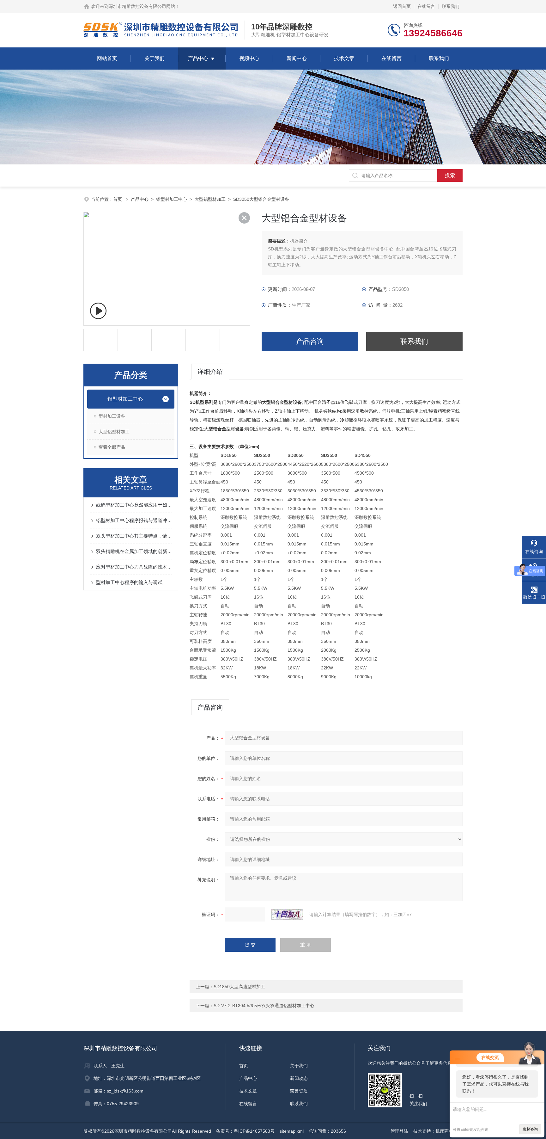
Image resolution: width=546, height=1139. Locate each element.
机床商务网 (446, 1131)
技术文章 (344, 58)
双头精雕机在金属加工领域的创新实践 (134, 551)
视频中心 (249, 58)
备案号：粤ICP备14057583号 (245, 1131)
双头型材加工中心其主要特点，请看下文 (134, 536)
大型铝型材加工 (210, 199)
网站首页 (107, 58)
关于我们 (154, 58)
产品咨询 (310, 341)
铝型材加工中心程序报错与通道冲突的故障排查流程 (134, 520)
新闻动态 (299, 1078)
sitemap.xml (292, 1131)
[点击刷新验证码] (287, 914)
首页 (118, 199)
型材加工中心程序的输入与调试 (129, 582)
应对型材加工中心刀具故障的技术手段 (134, 567)
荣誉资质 (299, 1090)
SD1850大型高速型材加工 (239, 986)
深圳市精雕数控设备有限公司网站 (142, 6)
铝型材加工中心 (171, 199)
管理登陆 (399, 1131)
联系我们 (450, 6)
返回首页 (402, 6)
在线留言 (426, 6)
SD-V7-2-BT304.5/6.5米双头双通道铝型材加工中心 (264, 1005)
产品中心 (198, 58)
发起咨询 (530, 1129)
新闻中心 (297, 58)
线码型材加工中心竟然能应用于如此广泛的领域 (134, 505)
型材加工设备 (112, 416)
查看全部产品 (112, 447)
